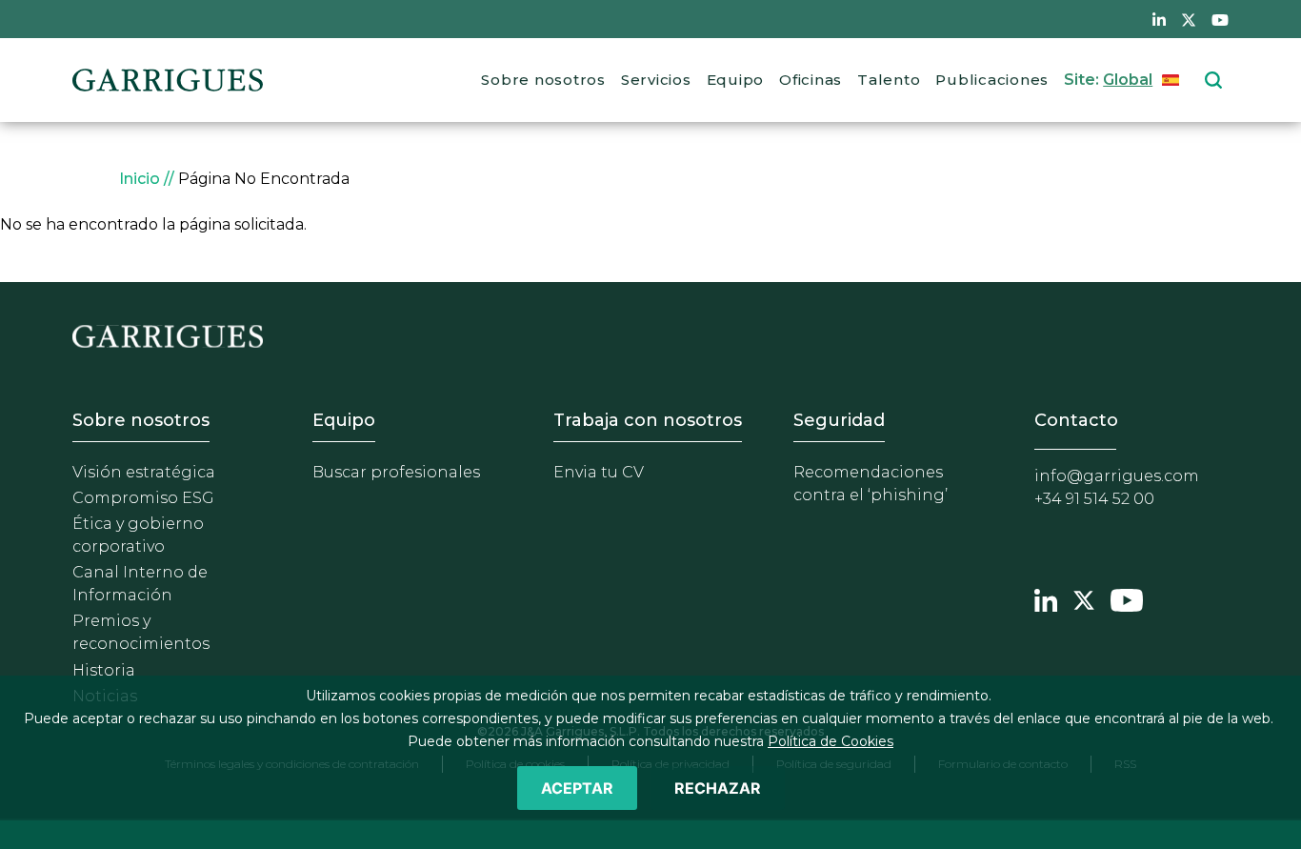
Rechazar (717, 788)
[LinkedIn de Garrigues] (1159, 19)
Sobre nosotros (543, 80)
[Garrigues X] (1083, 598)
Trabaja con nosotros (647, 420)
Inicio (139, 179)
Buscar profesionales (396, 472)
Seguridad (839, 420)
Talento (888, 80)
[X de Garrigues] (1188, 19)
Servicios (656, 80)
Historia (103, 670)
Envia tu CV (598, 472)
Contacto (1076, 420)
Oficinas (810, 80)
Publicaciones (992, 80)
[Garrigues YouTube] (1127, 598)
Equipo (736, 80)
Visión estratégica (143, 472)
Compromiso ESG (143, 498)
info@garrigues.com (1116, 476)
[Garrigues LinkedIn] (1045, 598)
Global (1127, 80)
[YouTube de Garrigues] (1220, 19)
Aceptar (577, 788)
